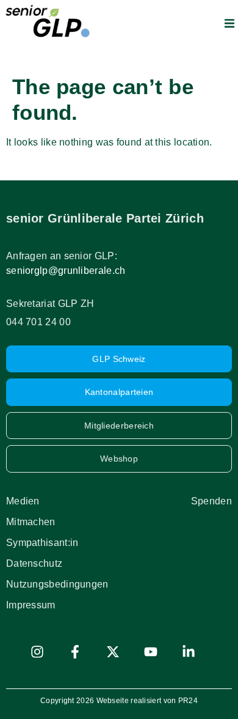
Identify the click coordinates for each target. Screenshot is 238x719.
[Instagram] (37, 652)
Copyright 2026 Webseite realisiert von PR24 (119, 700)
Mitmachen (31, 522)
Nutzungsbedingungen (57, 584)
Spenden (211, 501)
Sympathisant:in (42, 542)
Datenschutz (34, 563)
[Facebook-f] (75, 652)
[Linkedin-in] (188, 652)
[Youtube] (151, 652)
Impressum (31, 605)
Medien (23, 501)
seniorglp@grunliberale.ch (66, 270)
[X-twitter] (113, 652)
